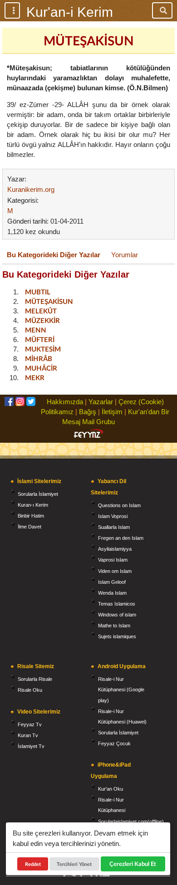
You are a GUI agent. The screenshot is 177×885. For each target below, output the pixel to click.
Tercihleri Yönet (74, 864)
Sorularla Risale (35, 679)
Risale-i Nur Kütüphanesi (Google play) (121, 689)
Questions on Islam (119, 505)
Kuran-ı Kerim (33, 505)
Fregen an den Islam (120, 538)
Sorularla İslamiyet (38, 494)
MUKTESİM (43, 349)
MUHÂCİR (41, 368)
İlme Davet (29, 526)
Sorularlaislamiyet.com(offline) (131, 821)
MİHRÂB (38, 358)
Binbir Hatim (31, 515)
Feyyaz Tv (30, 724)
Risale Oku (30, 690)
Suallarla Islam (114, 527)
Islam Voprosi (113, 516)
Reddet (33, 864)
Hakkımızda (65, 402)
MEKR (34, 377)
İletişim (112, 412)
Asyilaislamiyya (115, 549)
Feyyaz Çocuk (114, 743)
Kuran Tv (28, 735)
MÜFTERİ (39, 339)
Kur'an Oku (110, 789)
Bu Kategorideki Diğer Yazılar (53, 255)
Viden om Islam (115, 571)
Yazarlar (100, 402)
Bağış (87, 412)
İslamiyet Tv (31, 746)
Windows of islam (117, 614)
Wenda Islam (112, 593)
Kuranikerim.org (30, 189)
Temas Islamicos (116, 603)
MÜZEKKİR (42, 320)
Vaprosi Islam (113, 559)
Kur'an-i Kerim (69, 12)
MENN (35, 330)
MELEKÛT (41, 311)
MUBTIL (37, 292)
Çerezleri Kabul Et (132, 863)
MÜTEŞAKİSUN (49, 301)
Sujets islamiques (117, 636)
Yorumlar (124, 255)
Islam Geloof (112, 582)
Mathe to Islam (114, 625)
